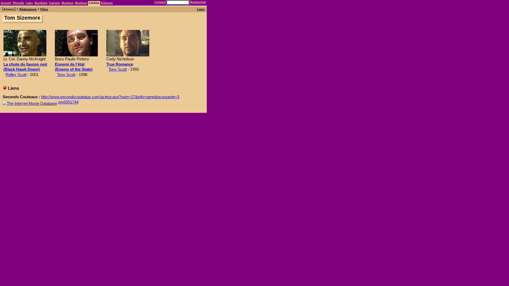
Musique (67, 3)
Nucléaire (40, 3)
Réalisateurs (28, 9)
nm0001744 (68, 102)
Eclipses (107, 3)
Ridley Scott (16, 74)
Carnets (54, 3)
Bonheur (81, 3)
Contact (160, 2)
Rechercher (198, 2)
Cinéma (94, 3)
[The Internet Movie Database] (30, 102)
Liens (201, 9)
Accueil (6, 3)
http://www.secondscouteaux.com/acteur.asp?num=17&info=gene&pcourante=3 (110, 97)
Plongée (18, 3)
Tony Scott (66, 74)
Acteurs (8, 9)
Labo (29, 3)
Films (44, 9)
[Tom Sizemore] (24, 55)
